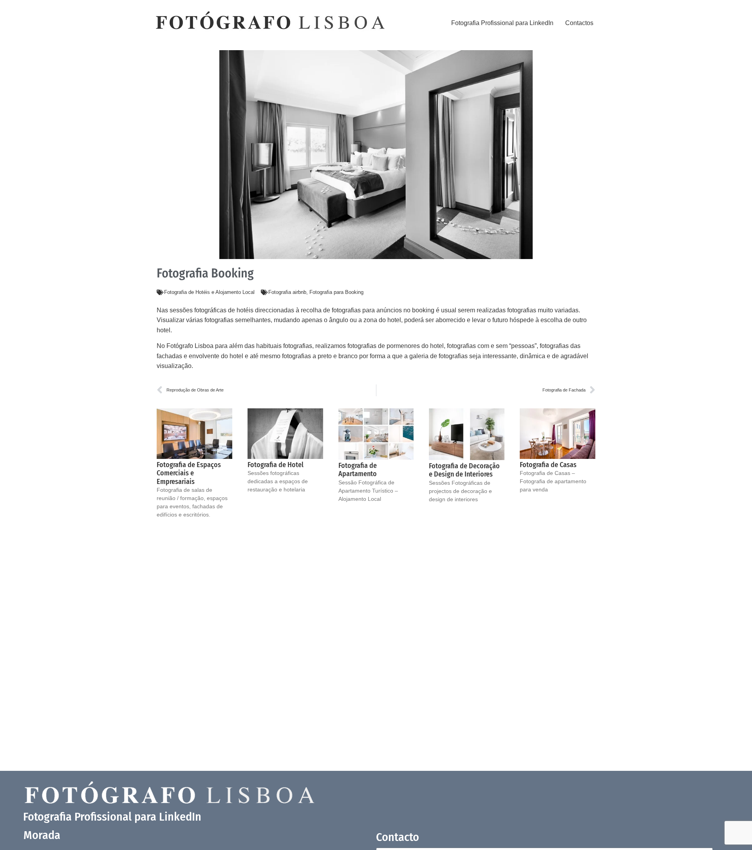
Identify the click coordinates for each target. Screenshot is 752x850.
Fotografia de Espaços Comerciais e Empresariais (189, 473)
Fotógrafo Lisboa (189, 346)
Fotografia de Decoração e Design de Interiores (464, 470)
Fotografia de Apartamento (357, 469)
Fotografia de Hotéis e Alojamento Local (209, 292)
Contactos (579, 23)
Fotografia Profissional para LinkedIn (502, 23)
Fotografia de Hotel (276, 464)
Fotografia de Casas (548, 464)
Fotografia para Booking (336, 292)
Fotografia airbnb (287, 292)
